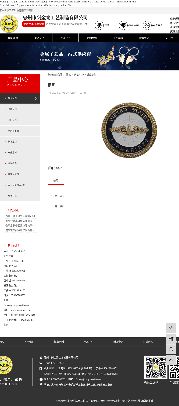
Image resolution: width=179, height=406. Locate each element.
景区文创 (39, 38)
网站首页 (13, 38)
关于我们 (29, 341)
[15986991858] (171, 328)
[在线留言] (171, 349)
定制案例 (92, 38)
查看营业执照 (147, 401)
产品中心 (65, 38)
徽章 (62, 196)
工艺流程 (118, 38)
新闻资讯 (144, 38)
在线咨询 (148, 341)
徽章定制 (91, 74)
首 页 (68, 74)
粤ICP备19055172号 (131, 401)
